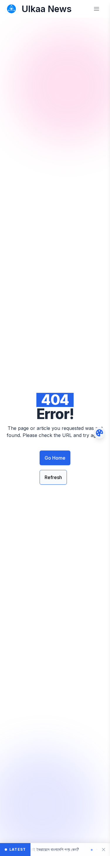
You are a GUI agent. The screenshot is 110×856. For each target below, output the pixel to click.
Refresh (53, 477)
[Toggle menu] (96, 8)
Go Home (55, 458)
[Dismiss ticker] (103, 849)
